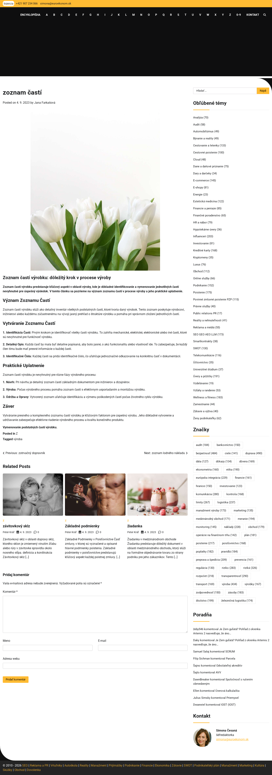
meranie (246, 518)
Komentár (10, 591)
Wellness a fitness (204, 397)
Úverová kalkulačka (227, 690)
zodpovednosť (208, 592)
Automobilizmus (203, 131)
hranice (204, 486)
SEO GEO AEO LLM (205, 334)
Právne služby (201, 306)
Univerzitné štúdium (205, 369)
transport (205, 584)
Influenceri (199, 236)
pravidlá (229, 551)
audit (202, 445)
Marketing (246, 765)
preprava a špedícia (211, 559)
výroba (18, 439)
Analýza (198, 117)
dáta (202, 461)
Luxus (196, 264)
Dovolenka (34, 770)
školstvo (205, 600)
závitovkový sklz (16, 526)
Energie (197, 194)
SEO (25, 765)
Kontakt (252, 14)
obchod (256, 527)
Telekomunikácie (203, 355)
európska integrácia (211, 477)
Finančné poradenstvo (206, 215)
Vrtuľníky (56, 765)
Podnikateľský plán (206, 765)
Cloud (196, 159)
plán (250, 535)
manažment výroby (211, 510)
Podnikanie (200, 285)
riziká (250, 568)
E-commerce (201, 180)
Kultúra (259, 765)
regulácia (205, 568)
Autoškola (71, 765)
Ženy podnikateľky (204, 418)
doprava (253, 453)
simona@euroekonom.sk (232, 739)
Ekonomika (162, 765)
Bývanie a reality (203, 138)
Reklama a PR (39, 765)
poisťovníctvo (234, 543)
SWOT (197, 348)
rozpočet (205, 576)
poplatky (205, 551)
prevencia (243, 559)
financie (243, 477)
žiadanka (134, 526)
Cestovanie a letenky (206, 145)
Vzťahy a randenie (204, 390)
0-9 (238, 14)
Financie (147, 765)
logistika (226, 502)
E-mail (102, 640)
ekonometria (207, 469)
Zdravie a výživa (203, 411)
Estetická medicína (205, 201)
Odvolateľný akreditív (229, 665)
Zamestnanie (201, 404)
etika (232, 469)
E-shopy (198, 187)
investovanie (231, 486)
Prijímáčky (115, 765)
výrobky (253, 584)
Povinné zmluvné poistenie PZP (212, 299)
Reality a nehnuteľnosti (207, 320)
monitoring (206, 527)
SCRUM (230, 651)
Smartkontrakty (202, 341)
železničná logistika (237, 600)
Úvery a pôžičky (202, 376)
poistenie (205, 543)
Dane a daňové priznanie (208, 166)
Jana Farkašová (44, 102)
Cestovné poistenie (205, 152)
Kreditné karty (201, 250)
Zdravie (177, 765)
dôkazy (224, 461)
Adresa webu (11, 658)
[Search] (264, 15)
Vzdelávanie (200, 383)
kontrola (235, 494)
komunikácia (207, 494)
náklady (232, 527)
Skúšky (7, 770)
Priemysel (232, 697)
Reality (84, 765)
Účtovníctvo (200, 362)
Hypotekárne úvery (204, 229)
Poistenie (199, 292)
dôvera (247, 461)
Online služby (201, 278)
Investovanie (201, 243)
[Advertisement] (136, 50)
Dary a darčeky (202, 173)
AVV (219, 672)
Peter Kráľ (8, 532)
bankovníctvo (228, 445)
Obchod (198, 271)
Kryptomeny (200, 257)
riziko (229, 568)
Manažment (99, 765)
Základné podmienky (82, 526)
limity (203, 502)
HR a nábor (200, 222)
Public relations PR (204, 313)
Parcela (230, 658)
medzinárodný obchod (213, 518)
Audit (196, 124)
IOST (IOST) (228, 704)
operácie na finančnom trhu (216, 535)
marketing (243, 510)
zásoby (236, 592)
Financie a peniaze (204, 208)
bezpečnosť (206, 453)
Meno (6, 640)
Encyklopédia (30, 14)
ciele (231, 453)
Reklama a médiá (203, 327)
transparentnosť (234, 576)
